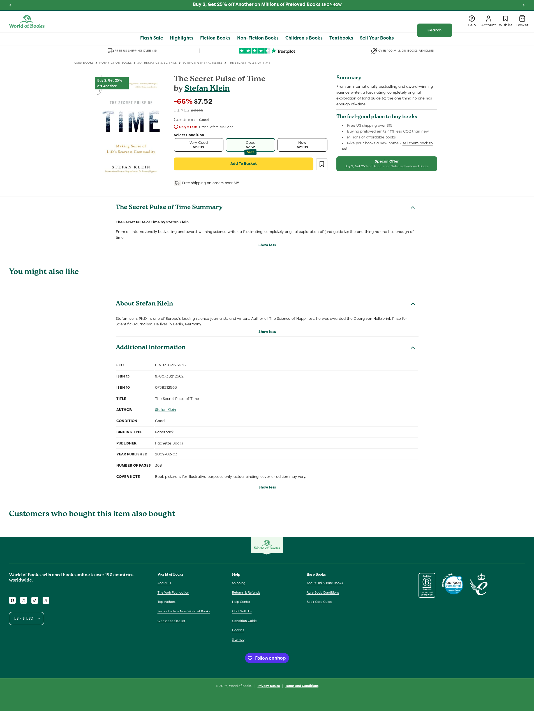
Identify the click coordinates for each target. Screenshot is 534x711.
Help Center (241, 602)
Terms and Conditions (301, 685)
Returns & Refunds (246, 592)
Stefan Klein (207, 89)
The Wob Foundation (173, 592)
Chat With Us (242, 611)
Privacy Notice (269, 685)
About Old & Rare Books (325, 583)
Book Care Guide (319, 602)
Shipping (238, 583)
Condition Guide (244, 620)
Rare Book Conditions (323, 592)
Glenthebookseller (171, 620)
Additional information (151, 348)
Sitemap (238, 639)
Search (434, 30)
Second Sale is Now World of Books (184, 611)
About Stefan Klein (144, 304)
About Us (164, 583)
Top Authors (166, 602)
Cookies (238, 630)
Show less (267, 245)
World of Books (240, 685)
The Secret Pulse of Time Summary (169, 208)
